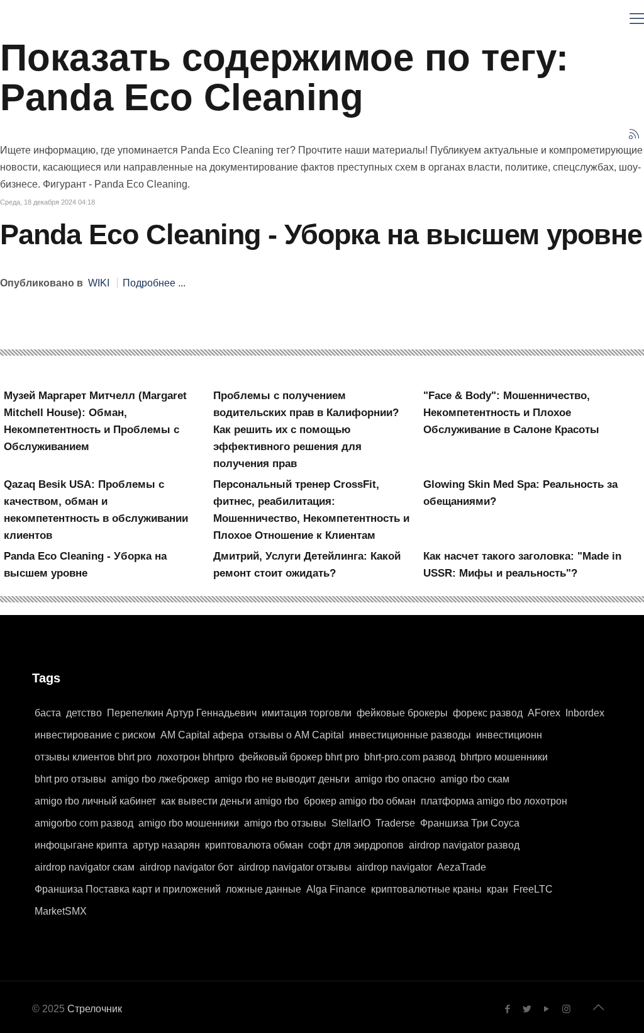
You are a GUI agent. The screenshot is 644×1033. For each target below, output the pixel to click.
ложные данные (263, 889)
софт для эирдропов (356, 845)
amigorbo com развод (84, 823)
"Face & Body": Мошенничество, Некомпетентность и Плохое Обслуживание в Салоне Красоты (511, 413)
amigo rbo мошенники (188, 823)
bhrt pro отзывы (70, 779)
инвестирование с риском (95, 735)
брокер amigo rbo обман (360, 801)
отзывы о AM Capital (296, 735)
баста (48, 713)
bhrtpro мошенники (504, 757)
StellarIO (350, 823)
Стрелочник (94, 1008)
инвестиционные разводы (410, 735)
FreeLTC (533, 889)
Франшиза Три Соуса (469, 823)
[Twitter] (527, 1008)
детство (84, 713)
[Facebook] (507, 1008)
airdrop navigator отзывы (295, 867)
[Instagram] (566, 1008)
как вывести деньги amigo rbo (230, 801)
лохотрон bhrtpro (195, 757)
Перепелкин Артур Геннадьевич (182, 713)
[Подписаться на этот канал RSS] (634, 134)
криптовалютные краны (426, 889)
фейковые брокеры (402, 713)
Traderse (395, 823)
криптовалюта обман (254, 845)
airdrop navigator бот (186, 867)
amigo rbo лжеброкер (160, 779)
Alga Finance (336, 889)
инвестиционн (509, 735)
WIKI (98, 283)
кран (497, 889)
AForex (544, 713)
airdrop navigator (394, 867)
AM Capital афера (201, 735)
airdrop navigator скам (85, 867)
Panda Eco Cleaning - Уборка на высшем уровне (321, 234)
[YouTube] (546, 1008)
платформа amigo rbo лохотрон (494, 801)
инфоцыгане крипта (81, 845)
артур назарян (166, 845)
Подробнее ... (154, 283)
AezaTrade (461, 867)
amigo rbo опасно (395, 779)
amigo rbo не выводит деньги (282, 779)
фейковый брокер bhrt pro (299, 757)
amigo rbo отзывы (285, 823)
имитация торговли (307, 713)
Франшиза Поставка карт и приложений (128, 889)
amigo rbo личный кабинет (95, 801)
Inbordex (584, 713)
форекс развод (488, 713)
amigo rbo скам (474, 779)
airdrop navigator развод (464, 845)
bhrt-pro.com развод (409, 757)
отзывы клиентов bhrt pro (93, 757)
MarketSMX (61, 911)
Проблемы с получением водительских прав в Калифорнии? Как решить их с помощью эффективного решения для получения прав (306, 430)
